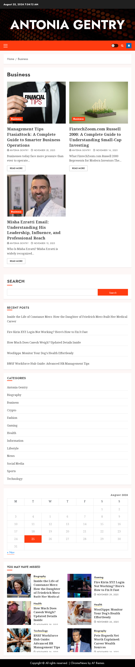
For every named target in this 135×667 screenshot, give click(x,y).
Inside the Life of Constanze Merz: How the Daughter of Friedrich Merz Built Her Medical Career (47, 591)
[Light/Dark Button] (114, 45)
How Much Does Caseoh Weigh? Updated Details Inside (44, 342)
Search (16, 281)
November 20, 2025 (44, 150)
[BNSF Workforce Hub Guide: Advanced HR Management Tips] (19, 640)
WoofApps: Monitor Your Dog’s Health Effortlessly (40, 353)
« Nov (10, 552)
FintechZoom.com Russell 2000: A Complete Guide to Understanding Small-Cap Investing (95, 137)
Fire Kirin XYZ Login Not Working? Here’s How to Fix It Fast (47, 332)
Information (15, 441)
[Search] (122, 45)
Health (11, 433)
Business (16, 119)
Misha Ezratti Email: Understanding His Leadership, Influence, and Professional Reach (33, 230)
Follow (128, 45)
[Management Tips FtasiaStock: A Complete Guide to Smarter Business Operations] (36, 103)
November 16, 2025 (106, 150)
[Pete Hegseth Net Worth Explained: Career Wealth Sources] (79, 640)
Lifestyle (13, 448)
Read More (16, 168)
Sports (11, 471)
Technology (14, 479)
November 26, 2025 (107, 622)
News (11, 456)
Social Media (15, 463)
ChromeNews (79, 663)
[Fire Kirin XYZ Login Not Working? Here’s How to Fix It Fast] (79, 586)
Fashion (12, 418)
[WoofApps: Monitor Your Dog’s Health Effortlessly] (79, 613)
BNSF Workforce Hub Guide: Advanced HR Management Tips (48, 363)
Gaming (12, 425)
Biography (14, 395)
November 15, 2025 (44, 243)
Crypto (11, 410)
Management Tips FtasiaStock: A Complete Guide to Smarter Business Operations (33, 137)
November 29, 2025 (107, 594)
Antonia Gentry (67, 25)
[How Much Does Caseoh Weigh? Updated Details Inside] (19, 613)
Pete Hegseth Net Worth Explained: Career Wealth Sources (107, 641)
